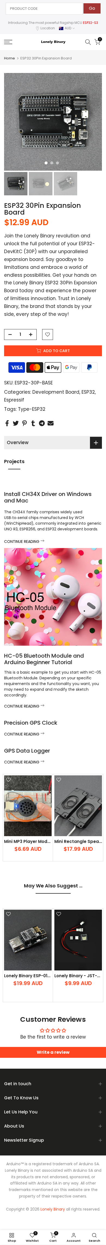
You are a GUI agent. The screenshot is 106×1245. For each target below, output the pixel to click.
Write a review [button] (53, 1052)
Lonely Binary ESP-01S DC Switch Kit (42, 975)
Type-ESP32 (31, 409)
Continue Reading (22, 541)
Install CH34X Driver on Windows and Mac (48, 497)
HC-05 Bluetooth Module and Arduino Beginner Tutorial (44, 659)
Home (9, 58)
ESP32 (88, 392)
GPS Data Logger (27, 750)
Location (47, 28)
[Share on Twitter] (16, 423)
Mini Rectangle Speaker (80, 841)
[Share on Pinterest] (24, 423)
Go (92, 8)
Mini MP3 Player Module (29, 841)
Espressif (14, 400)
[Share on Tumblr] (33, 423)
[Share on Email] (51, 423)
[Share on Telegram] (42, 423)
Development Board (55, 392)
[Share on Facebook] (7, 423)
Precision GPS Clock (30, 723)
